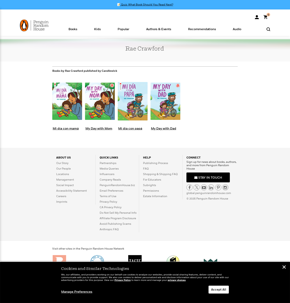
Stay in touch (209, 177)
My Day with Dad (163, 128)
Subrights (149, 185)
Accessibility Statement (71, 191)
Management (65, 180)
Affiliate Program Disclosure (118, 218)
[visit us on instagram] (225, 187)
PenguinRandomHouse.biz (117, 185)
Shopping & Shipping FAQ (160, 174)
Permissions (151, 191)
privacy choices (177, 280)
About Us (63, 157)
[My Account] (257, 15)
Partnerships (108, 163)
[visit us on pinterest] (218, 187)
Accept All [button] (218, 289)
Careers (61, 196)
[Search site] (268, 29)
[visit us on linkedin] (211, 187)
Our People (63, 169)
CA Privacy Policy (111, 207)
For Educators (152, 180)
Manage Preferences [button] (76, 292)
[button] (73, 28)
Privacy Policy (108, 202)
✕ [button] (284, 267)
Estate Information (155, 196)
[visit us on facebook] (189, 187)
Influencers (107, 174)
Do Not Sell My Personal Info (118, 213)
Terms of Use (108, 196)
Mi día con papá (130, 128)
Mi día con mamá (66, 128)
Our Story (62, 163)
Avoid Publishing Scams (115, 224)
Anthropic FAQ (109, 229)
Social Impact (65, 185)
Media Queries (109, 169)
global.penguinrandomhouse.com (208, 193)
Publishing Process (155, 163)
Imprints (61, 202)
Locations (62, 174)
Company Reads (110, 180)
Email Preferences (111, 191)
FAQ (146, 169)
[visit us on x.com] (197, 187)
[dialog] (145, 282)
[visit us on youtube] (204, 187)
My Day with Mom (98, 128)
